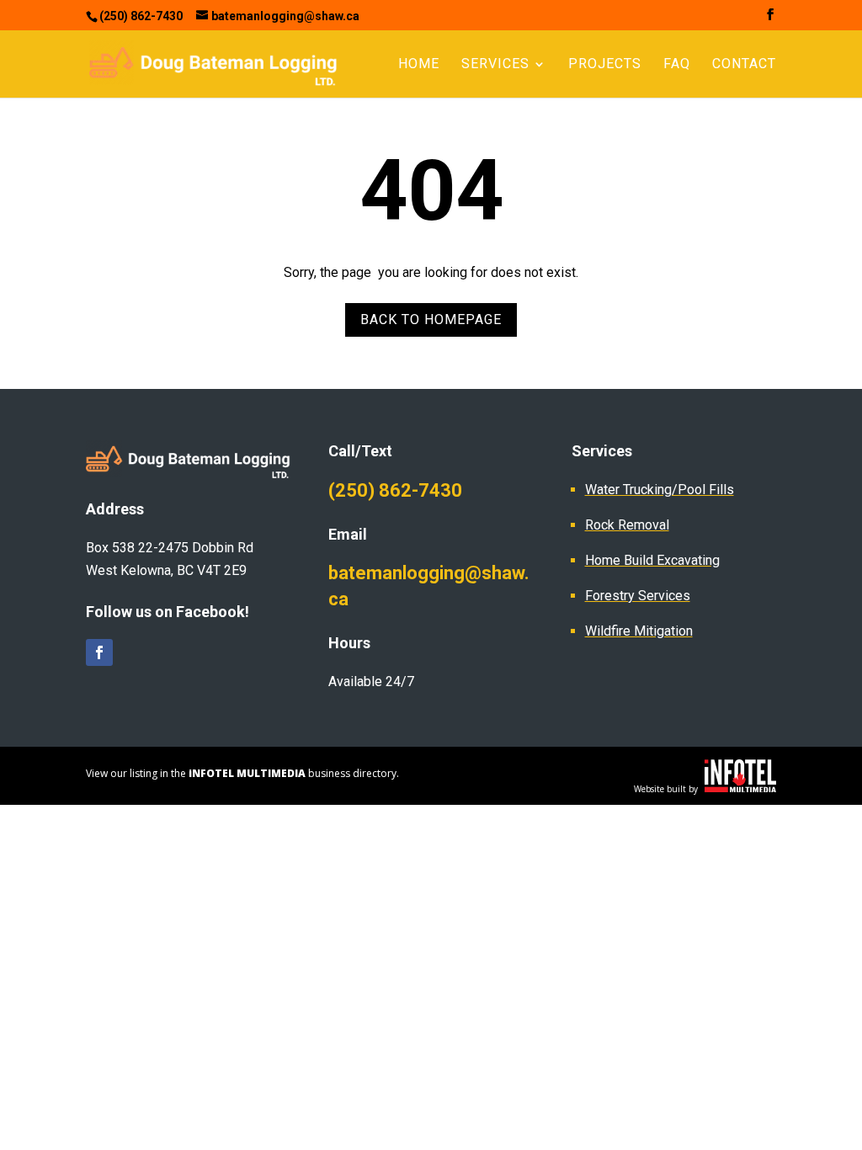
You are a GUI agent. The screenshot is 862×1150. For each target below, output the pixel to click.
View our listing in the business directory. (242, 773)
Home (418, 65)
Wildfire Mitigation (639, 631)
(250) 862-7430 (395, 490)
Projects (604, 65)
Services (495, 65)
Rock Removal (627, 525)
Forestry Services (637, 596)
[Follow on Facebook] (99, 652)
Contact (744, 65)
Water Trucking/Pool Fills (659, 490)
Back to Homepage (431, 319)
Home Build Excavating (652, 560)
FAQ (676, 65)
